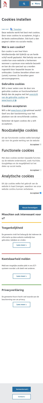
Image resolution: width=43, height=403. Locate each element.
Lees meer (23, 245)
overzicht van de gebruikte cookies (20, 96)
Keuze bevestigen (30, 207)
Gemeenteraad (22, 389)
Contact (21, 396)
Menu (37, 3)
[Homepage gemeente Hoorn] (5, 4)
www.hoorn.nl (8, 100)
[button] (15, 29)
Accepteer (35, 144)
